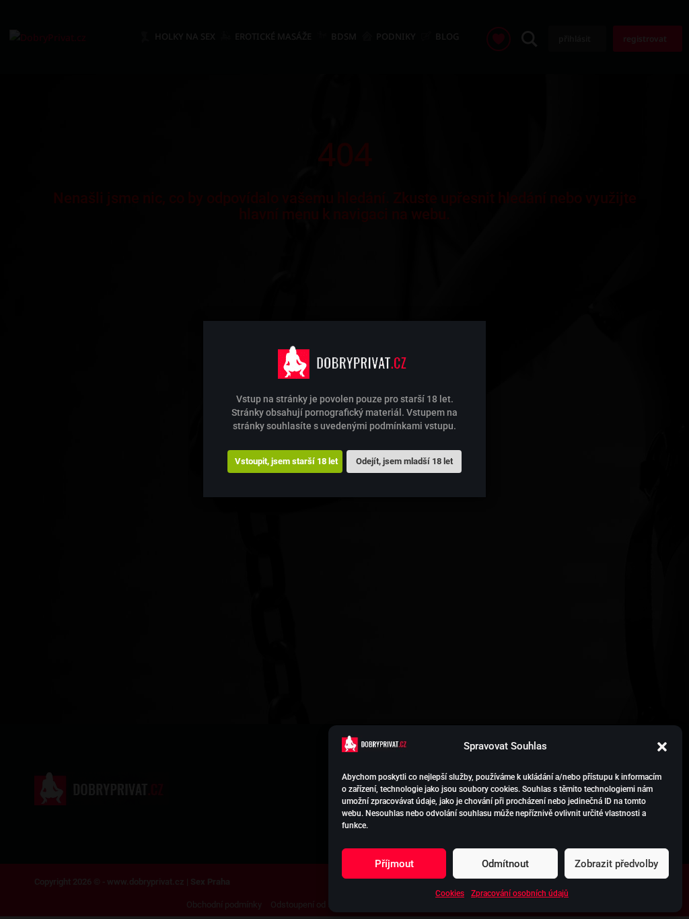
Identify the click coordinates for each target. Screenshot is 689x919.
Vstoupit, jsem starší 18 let (286, 461)
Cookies (449, 893)
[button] (662, 746)
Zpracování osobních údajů (520, 893)
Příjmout (394, 864)
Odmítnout (505, 864)
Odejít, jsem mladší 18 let (404, 461)
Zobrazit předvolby (616, 864)
